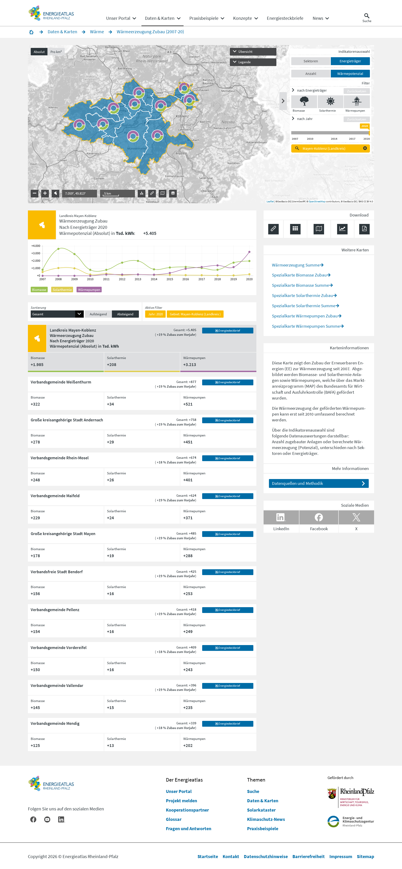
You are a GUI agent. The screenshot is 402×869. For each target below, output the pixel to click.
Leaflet (270, 201)
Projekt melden (181, 800)
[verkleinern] (34, 193)
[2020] (369, 133)
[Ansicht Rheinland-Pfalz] (55, 193)
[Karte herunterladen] (319, 229)
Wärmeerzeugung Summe (296, 265)
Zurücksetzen (356, 91)
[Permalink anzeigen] (152, 193)
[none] (121, 18)
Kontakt (231, 856)
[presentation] (201, 124)
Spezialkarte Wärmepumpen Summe (306, 326)
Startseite (208, 856)
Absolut (39, 52)
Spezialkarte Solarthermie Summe (303, 305)
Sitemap (365, 856)
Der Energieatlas (184, 779)
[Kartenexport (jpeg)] (162, 193)
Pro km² (56, 52)
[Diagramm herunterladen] (342, 229)
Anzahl (310, 73)
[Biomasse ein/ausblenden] (304, 101)
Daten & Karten (262, 800)
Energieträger (350, 61)
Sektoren (311, 61)
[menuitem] (118, 18)
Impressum (340, 856)
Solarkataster (261, 810)
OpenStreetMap (317, 201)
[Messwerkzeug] (141, 193)
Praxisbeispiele (262, 828)
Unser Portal (179, 791)
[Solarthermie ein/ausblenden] (330, 101)
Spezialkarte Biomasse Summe (300, 285)
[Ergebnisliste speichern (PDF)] (364, 229)
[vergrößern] (45, 193)
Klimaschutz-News (266, 819)
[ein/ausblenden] (283, 101)
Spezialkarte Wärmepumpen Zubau (305, 316)
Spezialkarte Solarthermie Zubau (302, 295)
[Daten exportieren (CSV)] (295, 229)
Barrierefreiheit (308, 856)
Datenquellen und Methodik (297, 483)
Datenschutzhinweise (266, 856)
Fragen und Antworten (188, 828)
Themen (256, 779)
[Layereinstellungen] (173, 193)
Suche (253, 791)
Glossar (173, 819)
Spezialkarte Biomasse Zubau (299, 275)
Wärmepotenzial (350, 73)
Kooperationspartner (187, 810)
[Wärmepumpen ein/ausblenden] (357, 101)
